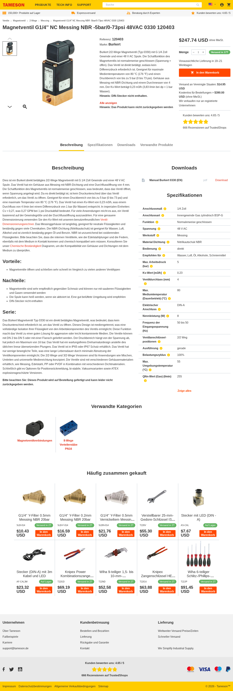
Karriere (7, 642)
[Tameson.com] (14, 5)
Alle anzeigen (108, 103)
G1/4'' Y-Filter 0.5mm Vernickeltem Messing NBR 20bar (116, 519)
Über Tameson (11, 630)
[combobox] (152, 5)
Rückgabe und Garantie (94, 642)
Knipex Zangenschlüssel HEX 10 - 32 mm (157, 576)
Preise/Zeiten (190, 630)
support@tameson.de (15, 648)
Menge (184, 52)
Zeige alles (184, 390)
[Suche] (198, 5)
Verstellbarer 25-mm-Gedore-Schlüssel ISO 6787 (157, 519)
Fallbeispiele (10, 636)
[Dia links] (10, 106)
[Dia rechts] (10, 38)
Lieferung (86, 636)
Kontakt (84, 648)
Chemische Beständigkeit (25, 246)
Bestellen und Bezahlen (94, 630)
